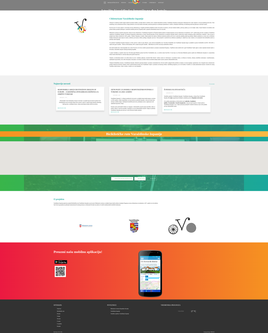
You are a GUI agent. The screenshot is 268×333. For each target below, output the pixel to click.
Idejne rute (141, 178)
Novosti (137, 2)
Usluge (130, 2)
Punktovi (153, 178)
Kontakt (161, 2)
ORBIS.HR (212, 331)
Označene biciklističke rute (123, 178)
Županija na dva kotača (174, 90)
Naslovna (105, 3)
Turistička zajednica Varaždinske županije (120, 313)
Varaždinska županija (115, 311)
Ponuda (123, 2)
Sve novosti (211, 84)
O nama (144, 2)
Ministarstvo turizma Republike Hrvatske (120, 308)
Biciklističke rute (113, 2)
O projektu (152, 2)
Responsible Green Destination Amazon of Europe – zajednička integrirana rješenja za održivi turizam (78, 92)
